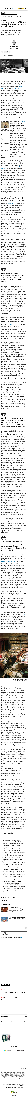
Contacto (5, 1084)
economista (13, 324)
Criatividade (15, 928)
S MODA (16, 16)
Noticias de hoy (20, 1087)
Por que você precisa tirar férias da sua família (4, 155)
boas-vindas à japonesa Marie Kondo (11, 561)
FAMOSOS (8, 16)
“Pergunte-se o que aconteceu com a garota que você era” (5, 148)
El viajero (4, 16)
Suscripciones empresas (9, 1087)
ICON (20, 16)
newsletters (4, 1016)
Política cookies (21, 1084)
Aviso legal (16, 1084)
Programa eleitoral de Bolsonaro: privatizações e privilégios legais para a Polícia (12, 998)
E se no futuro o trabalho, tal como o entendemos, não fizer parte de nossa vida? (17, 919)
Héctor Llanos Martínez (13, 921)
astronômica (11, 203)
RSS (14, 1087)
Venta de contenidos (10, 1084)
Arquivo (3, 1032)
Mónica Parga (11, 913)
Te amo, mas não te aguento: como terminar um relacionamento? (5, 141)
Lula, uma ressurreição (9, 989)
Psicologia (3, 20)
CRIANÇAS (23, 16)
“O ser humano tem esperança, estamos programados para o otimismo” (5, 132)
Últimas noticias (5, 984)
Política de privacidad (8, 1085)
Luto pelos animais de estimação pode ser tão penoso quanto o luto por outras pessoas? (17, 909)
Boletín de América (6, 1019)
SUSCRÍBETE (21, 8)
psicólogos (23, 121)
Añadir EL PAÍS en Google (8, 55)
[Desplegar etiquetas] (26, 928)
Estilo (3, 13)
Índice (16, 1087)
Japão (24, 614)
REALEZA (12, 16)
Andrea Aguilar (14, 46)
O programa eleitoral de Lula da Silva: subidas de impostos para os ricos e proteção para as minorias (13, 994)
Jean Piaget (3, 928)
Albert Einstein (15, 88)
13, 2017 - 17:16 (14, 48)
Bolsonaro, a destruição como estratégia (13, 987)
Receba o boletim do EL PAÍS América (11, 897)
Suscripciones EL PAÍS (19, 1085)
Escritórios (9, 928)
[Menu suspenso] (2, 9)
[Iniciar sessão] (25, 9)
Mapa (14, 1085)
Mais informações (4, 934)
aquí (21, 937)
